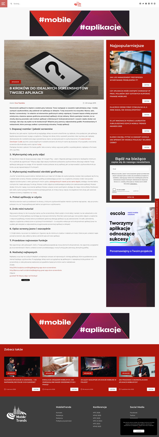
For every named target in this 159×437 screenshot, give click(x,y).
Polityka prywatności (64, 421)
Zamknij (138, 431)
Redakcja (59, 415)
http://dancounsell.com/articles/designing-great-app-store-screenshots (36, 270)
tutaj (39, 144)
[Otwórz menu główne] (3, 3)
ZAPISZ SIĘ (130, 197)
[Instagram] (146, 4)
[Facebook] (140, 4)
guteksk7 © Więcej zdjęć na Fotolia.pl (23, 276)
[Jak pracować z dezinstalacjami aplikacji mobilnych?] (137, 367)
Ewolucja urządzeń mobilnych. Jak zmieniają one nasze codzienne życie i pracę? (59, 382)
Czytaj (146, 85)
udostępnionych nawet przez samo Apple (64, 181)
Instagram (134, 418)
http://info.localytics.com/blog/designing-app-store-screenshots (33, 267)
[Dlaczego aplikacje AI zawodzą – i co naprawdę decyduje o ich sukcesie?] (22, 367)
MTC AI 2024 (97, 421)
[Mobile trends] (77, 3)
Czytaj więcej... (133, 184)
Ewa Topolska (20, 103)
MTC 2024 (96, 424)
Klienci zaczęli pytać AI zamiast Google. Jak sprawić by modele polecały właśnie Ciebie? (130, 140)
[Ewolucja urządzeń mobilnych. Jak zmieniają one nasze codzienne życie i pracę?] (60, 367)
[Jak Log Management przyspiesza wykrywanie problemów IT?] (130, 62)
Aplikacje (15, 82)
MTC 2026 (96, 413)
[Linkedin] (149, 4)
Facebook (133, 413)
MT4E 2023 (97, 426)
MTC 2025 (96, 418)
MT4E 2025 (97, 415)
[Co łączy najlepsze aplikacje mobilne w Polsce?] (99, 367)
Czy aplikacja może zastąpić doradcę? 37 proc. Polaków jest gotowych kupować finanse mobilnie (130, 93)
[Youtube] (151, 4)
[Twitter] (143, 4)
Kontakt (59, 413)
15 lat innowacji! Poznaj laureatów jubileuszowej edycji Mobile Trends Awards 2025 (128, 123)
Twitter (132, 415)
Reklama (59, 418)
